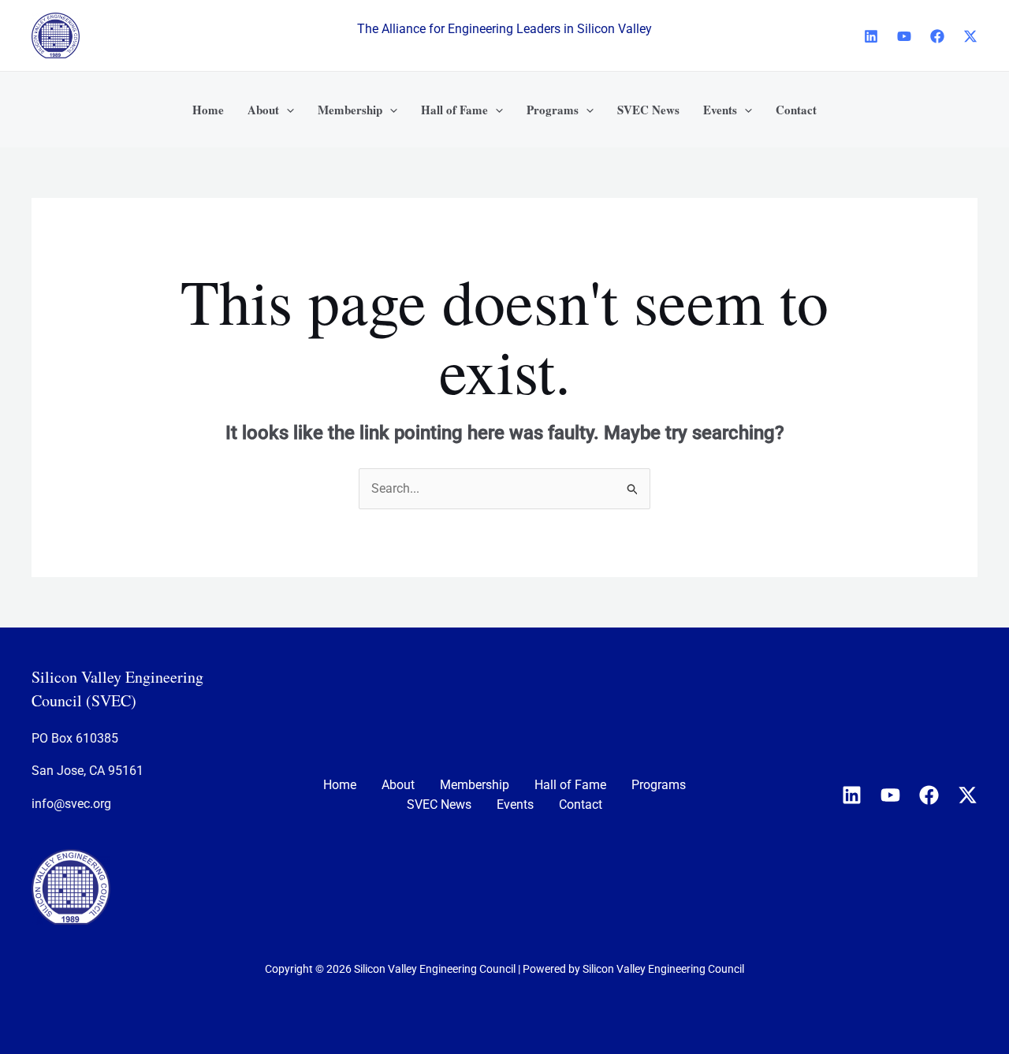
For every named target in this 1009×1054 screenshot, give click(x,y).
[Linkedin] (871, 36)
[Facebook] (937, 36)
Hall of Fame (570, 784)
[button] (286, 109)
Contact (580, 804)
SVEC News (439, 804)
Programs (658, 784)
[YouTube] (904, 36)
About (398, 784)
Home (339, 784)
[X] (970, 36)
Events (515, 804)
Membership (474, 784)
